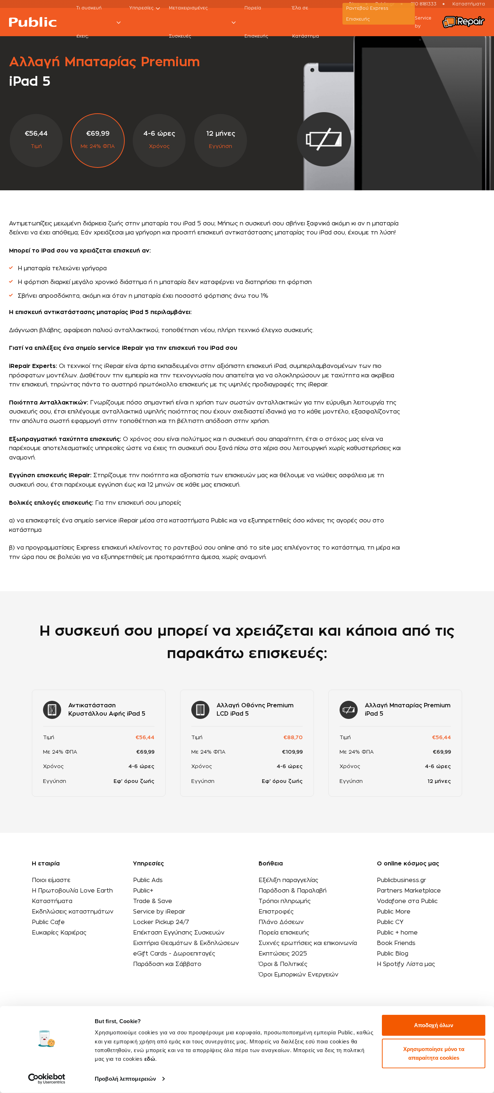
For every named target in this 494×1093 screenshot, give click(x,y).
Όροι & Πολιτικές (283, 964)
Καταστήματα (52, 901)
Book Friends (396, 943)
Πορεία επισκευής (284, 933)
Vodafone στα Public (407, 901)
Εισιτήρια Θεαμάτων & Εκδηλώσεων (186, 943)
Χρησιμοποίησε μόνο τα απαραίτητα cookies (433, 1053)
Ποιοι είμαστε (51, 880)
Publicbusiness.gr (401, 880)
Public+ (143, 891)
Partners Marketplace (409, 891)
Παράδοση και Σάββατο (167, 964)
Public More (393, 912)
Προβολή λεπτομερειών (125, 1079)
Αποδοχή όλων (433, 1025)
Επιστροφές (276, 912)
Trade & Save (152, 901)
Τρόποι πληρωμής (285, 901)
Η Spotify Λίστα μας (406, 964)
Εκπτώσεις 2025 (283, 954)
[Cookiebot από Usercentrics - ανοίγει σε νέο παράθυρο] (46, 1078)
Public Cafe (48, 922)
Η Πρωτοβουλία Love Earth (72, 891)
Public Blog (392, 954)
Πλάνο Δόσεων (281, 922)
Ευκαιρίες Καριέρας (59, 933)
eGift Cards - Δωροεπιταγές (174, 954)
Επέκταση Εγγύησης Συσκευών (179, 933)
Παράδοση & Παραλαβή (293, 891)
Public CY (390, 922)
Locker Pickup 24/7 (161, 922)
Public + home (397, 933)
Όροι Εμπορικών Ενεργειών (298, 975)
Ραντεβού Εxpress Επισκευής (367, 13)
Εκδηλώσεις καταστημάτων (73, 912)
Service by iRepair (159, 912)
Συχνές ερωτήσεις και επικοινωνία (308, 943)
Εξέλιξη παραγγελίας (288, 880)
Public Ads (148, 880)
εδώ (150, 1059)
